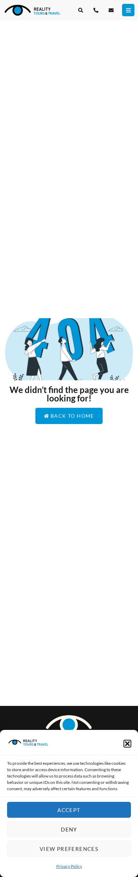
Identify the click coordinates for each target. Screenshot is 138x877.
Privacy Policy (69, 866)
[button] (127, 743)
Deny (69, 829)
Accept (68, 810)
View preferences (69, 849)
